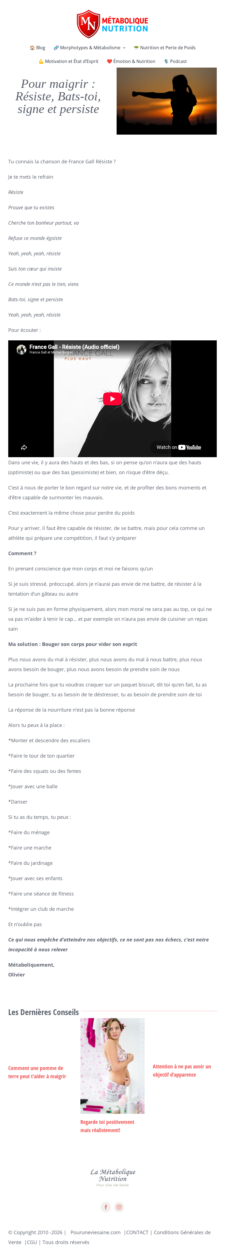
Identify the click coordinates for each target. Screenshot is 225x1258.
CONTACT (137, 1232)
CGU (32, 1242)
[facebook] (106, 1207)
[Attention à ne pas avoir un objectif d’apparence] (185, 1038)
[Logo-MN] (112, 10)
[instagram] (119, 1207)
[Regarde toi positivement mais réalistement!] (112, 1066)
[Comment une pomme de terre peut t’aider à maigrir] (40, 1039)
